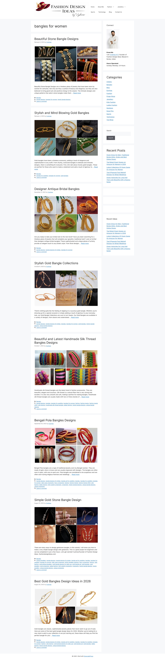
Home (92, 7)
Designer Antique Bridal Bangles (56, 189)
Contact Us (118, 12)
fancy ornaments (59, 483)
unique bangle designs (46, 325)
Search (109, 130)
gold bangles (64, 175)
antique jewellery (41, 560)
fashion (77, 403)
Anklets (109, 82)
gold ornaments (44, 566)
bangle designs (40, 99)
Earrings (109, 90)
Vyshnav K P (114, 55)
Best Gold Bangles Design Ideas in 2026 (62, 581)
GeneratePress (88, 656)
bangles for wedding (42, 175)
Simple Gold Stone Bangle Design (57, 500)
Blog (110, 12)
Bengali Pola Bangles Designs (55, 420)
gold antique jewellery (45, 564)
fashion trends (84, 403)
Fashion (109, 7)
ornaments (65, 484)
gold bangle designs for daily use (62, 564)
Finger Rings (111, 96)
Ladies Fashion (112, 105)
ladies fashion (68, 405)
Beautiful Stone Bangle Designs (56, 39)
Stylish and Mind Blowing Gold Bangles (61, 113)
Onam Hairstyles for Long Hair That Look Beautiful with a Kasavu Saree (118, 180)
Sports (93, 12)
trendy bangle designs (64, 99)
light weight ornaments (54, 484)
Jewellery (120, 7)
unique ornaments (39, 486)
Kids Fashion (111, 102)
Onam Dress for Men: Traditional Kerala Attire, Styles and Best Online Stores (118, 157)
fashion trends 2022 (85, 483)
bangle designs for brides (53, 250)
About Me (101, 7)
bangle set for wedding (68, 481)
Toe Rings (110, 120)
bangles (63, 324)
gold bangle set (76, 564)
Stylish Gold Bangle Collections (56, 263)
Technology (102, 12)
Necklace (110, 108)
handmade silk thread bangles (54, 405)
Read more (77, 93)
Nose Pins (110, 111)
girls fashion (41, 405)
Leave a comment (41, 101)
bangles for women (51, 99)
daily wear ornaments (47, 483)
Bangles (38, 97)
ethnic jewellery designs (72, 562)
